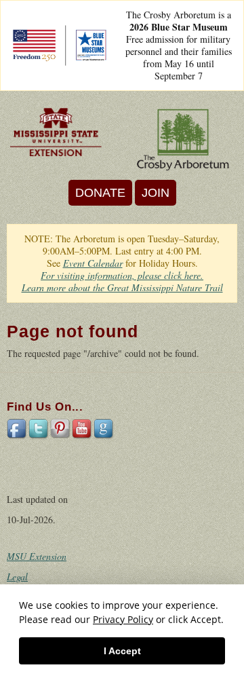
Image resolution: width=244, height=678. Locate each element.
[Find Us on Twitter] (39, 427)
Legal (17, 576)
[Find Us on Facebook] (17, 427)
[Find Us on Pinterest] (61, 427)
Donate (100, 193)
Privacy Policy (123, 619)
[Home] (56, 132)
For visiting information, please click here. (122, 275)
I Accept (122, 650)
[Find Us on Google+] (104, 427)
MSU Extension (36, 556)
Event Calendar (93, 263)
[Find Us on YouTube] (83, 427)
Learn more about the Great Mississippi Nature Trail (122, 287)
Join (155, 193)
